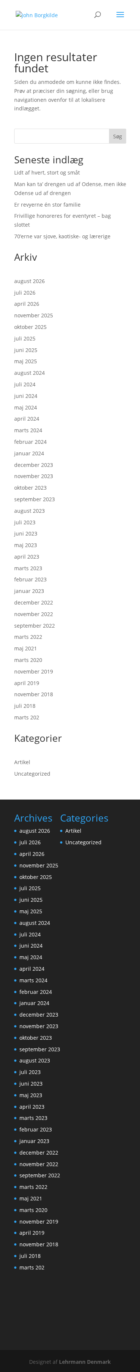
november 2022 (33, 614)
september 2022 (34, 625)
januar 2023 (29, 590)
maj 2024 (25, 407)
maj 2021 (25, 648)
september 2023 (34, 499)
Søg (117, 136)
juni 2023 (25, 533)
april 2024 (26, 418)
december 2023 (33, 464)
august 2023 (29, 510)
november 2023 (33, 476)
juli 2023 (24, 522)
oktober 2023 (30, 487)
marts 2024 (28, 430)
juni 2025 (25, 350)
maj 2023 (25, 545)
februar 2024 (30, 441)
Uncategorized (32, 773)
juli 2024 (24, 384)
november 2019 (33, 671)
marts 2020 (28, 659)
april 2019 (26, 683)
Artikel (22, 762)
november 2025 (33, 315)
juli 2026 (24, 292)
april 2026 (26, 303)
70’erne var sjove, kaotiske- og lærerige (62, 236)
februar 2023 (30, 579)
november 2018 (33, 694)
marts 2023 (28, 568)
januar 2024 (29, 453)
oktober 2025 (30, 326)
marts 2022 (28, 636)
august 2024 (29, 372)
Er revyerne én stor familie (47, 204)
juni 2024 (25, 395)
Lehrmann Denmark (85, 1361)
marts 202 (26, 717)
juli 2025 (24, 338)
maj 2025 (25, 361)
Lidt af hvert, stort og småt (47, 172)
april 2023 (26, 556)
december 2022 (33, 602)
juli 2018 (24, 705)
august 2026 (29, 281)
